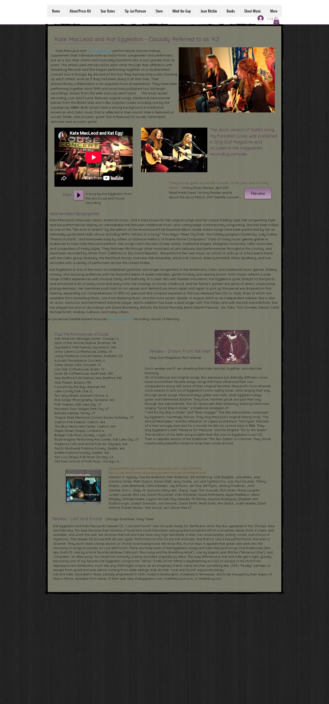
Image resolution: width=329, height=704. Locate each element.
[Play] (78, 195)
